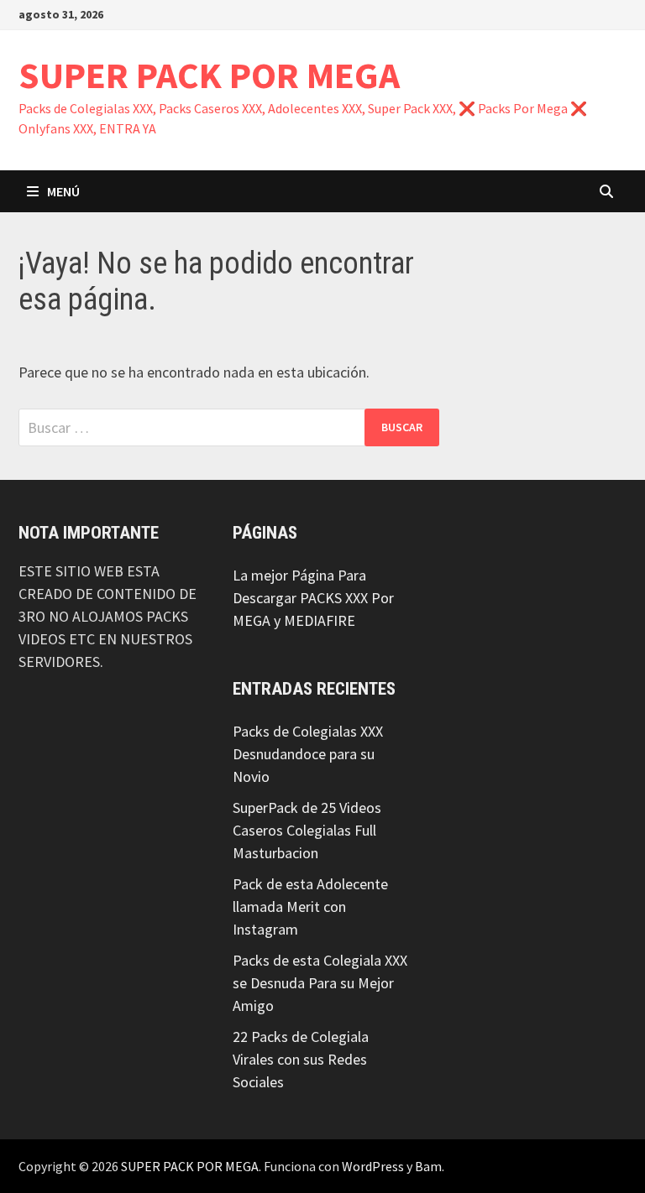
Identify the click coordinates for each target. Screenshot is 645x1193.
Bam (428, 1166)
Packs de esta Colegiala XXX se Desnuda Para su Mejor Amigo (320, 983)
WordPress (373, 1166)
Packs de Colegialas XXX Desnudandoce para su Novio (308, 754)
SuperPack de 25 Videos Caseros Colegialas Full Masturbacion (307, 830)
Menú (63, 191)
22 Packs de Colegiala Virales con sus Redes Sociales (301, 1059)
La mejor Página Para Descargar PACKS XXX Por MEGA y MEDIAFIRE (313, 597)
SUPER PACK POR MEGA (209, 75)
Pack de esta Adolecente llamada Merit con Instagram (310, 906)
